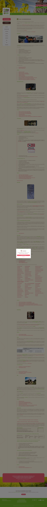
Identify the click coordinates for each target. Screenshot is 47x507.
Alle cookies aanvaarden (23, 255)
